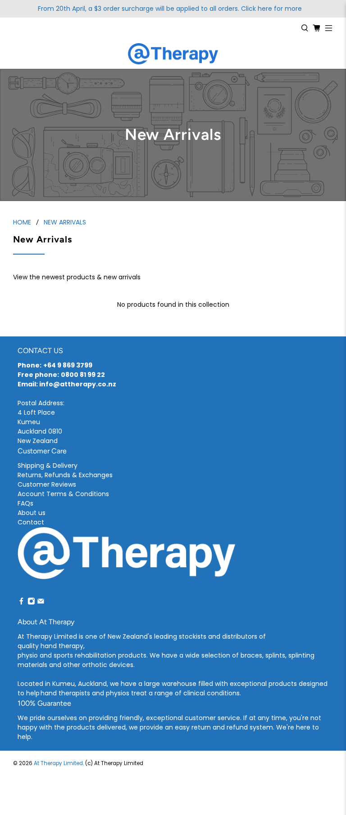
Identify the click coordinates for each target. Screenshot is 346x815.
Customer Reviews (47, 484)
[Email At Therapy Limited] (41, 602)
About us (32, 512)
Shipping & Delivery (47, 465)
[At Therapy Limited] (173, 54)
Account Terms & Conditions (63, 493)
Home (22, 222)
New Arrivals (65, 222)
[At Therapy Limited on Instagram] (31, 602)
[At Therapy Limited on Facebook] (21, 602)
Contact (31, 522)
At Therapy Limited (58, 763)
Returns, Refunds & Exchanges (65, 474)
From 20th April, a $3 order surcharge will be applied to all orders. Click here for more (170, 8)
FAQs (25, 503)
